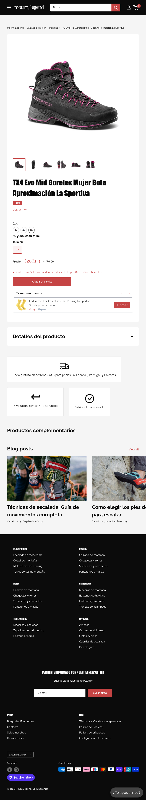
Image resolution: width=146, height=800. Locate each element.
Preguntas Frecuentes (20, 721)
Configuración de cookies (94, 738)
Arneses (84, 625)
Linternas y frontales (91, 601)
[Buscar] (115, 7)
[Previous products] (122, 293)
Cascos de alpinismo (91, 630)
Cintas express (88, 636)
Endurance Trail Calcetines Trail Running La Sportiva (59, 301)
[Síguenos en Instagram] (16, 769)
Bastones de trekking (92, 595)
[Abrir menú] (9, 7)
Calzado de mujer (36, 27)
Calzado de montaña (92, 555)
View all (134, 449)
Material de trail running (27, 566)
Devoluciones (15, 738)
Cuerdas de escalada (92, 641)
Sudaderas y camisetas (93, 566)
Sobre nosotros (16, 732)
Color (17, 223)
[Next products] (129, 293)
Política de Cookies (90, 727)
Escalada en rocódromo (28, 555)
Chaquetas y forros (90, 560)
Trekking (53, 27)
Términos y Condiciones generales (100, 721)
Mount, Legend (15, 27)
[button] (26, 236)
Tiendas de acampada (92, 606)
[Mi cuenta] (129, 7)
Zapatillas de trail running (28, 630)
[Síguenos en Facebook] (9, 769)
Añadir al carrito (42, 281)
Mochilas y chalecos (25, 625)
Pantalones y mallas (91, 571)
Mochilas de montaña (92, 590)
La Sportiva (20, 209)
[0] (136, 7)
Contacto (12, 727)
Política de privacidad (92, 732)
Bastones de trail (23, 636)
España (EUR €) (17, 754)
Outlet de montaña (25, 560)
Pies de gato (86, 647)
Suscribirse (100, 693)
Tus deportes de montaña (29, 571)
